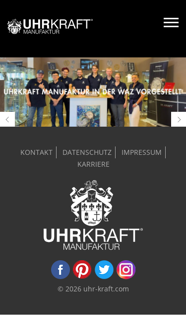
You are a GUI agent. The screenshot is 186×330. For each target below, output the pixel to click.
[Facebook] (60, 277)
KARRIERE (93, 164)
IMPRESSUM (142, 152)
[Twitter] (104, 277)
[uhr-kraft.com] (50, 29)
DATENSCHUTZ (87, 152)
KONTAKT (36, 152)
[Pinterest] (82, 277)
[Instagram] (126, 277)
